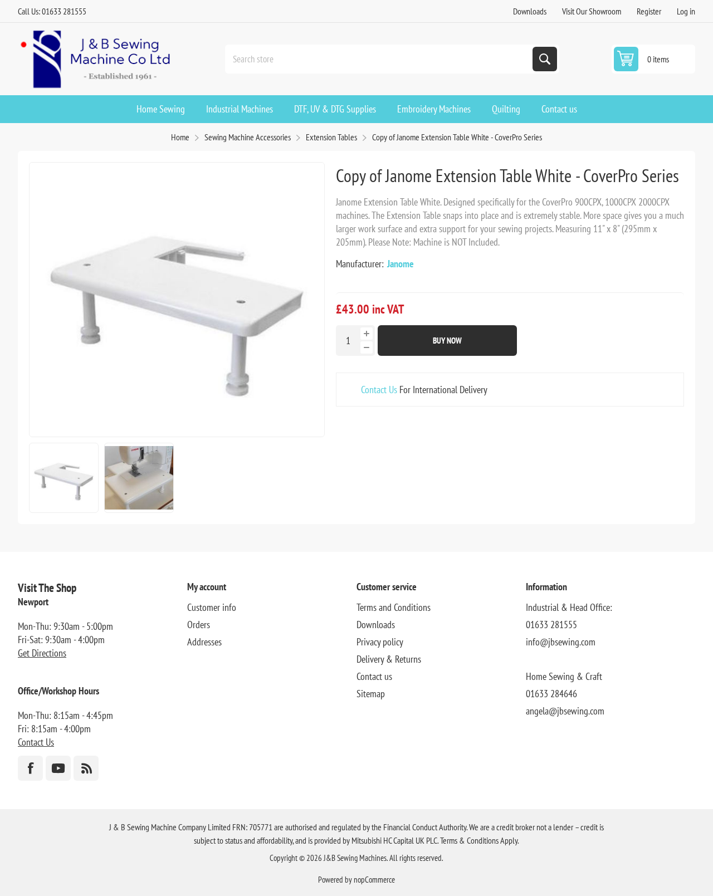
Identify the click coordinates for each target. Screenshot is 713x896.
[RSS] (86, 768)
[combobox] (380, 59)
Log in (686, 11)
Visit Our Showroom (591, 11)
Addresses (204, 641)
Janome (400, 263)
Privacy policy (379, 641)
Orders (198, 624)
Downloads (529, 11)
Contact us (374, 676)
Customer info (211, 607)
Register (649, 11)
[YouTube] (58, 768)
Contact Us (379, 389)
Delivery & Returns (388, 659)
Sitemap (370, 693)
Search (545, 59)
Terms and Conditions (393, 607)
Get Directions (42, 653)
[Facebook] (30, 768)
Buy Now (447, 340)
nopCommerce (374, 879)
